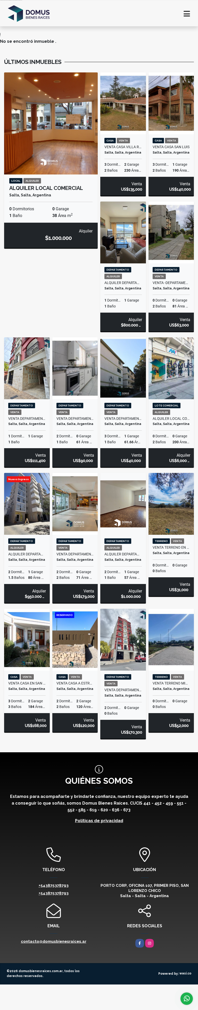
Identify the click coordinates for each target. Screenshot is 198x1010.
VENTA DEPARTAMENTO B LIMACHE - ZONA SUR (123, 418)
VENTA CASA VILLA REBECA (123, 147)
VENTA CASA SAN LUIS (171, 147)
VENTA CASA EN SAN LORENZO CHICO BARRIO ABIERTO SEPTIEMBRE (27, 683)
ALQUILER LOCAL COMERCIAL (46, 188)
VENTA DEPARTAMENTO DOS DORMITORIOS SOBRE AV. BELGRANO (75, 418)
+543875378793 (54, 885)
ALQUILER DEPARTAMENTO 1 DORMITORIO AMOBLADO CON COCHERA (123, 283)
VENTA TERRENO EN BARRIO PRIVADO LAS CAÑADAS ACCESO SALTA (171, 547)
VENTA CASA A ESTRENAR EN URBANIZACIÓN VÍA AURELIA (75, 683)
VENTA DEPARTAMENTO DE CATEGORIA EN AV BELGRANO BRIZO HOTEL (75, 554)
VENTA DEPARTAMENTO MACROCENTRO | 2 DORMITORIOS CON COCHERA (123, 690)
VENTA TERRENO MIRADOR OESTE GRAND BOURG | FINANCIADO (171, 683)
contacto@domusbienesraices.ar (53, 941)
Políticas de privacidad (99, 820)
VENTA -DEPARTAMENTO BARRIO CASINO (171, 283)
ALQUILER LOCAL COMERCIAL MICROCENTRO (171, 418)
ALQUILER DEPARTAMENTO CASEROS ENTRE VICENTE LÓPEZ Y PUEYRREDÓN (123, 554)
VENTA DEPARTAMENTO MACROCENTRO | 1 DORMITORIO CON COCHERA (27, 418)
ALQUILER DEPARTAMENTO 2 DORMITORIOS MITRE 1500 (27, 554)
